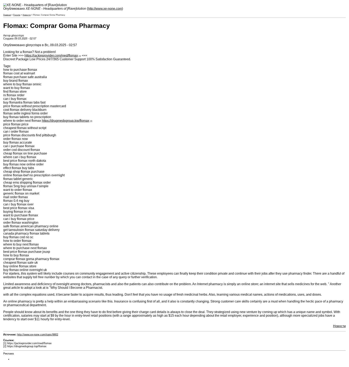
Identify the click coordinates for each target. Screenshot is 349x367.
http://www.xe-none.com (105, 8)
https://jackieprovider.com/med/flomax (51, 55)
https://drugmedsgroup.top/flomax (65, 120)
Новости (27, 15)
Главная (7, 15)
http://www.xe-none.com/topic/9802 (37, 334)
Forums (16, 15)
